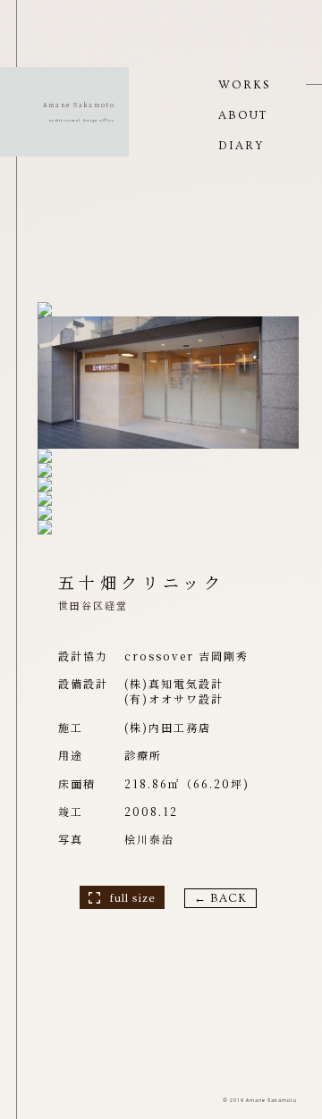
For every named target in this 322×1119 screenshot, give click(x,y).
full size (132, 898)
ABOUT (242, 115)
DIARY (241, 145)
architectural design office (81, 120)
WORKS (244, 85)
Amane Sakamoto (78, 105)
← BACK (220, 898)
